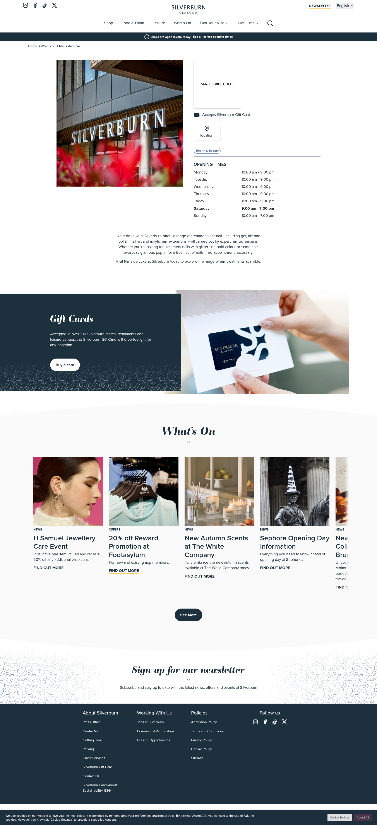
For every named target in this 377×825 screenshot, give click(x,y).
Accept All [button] (363, 817)
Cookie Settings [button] (339, 817)
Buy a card (65, 365)
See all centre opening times (213, 37)
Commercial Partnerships (156, 730)
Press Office (92, 722)
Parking (88, 748)
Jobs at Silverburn (150, 722)
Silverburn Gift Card (97, 766)
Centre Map (91, 730)
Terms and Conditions (207, 730)
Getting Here (92, 739)
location (206, 135)
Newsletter (320, 5)
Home (32, 46)
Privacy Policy (201, 739)
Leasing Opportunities (153, 739)
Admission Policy (204, 722)
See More (188, 615)
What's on (48, 46)
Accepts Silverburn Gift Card (226, 114)
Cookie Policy (201, 748)
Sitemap (197, 757)
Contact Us (91, 775)
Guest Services (94, 757)
